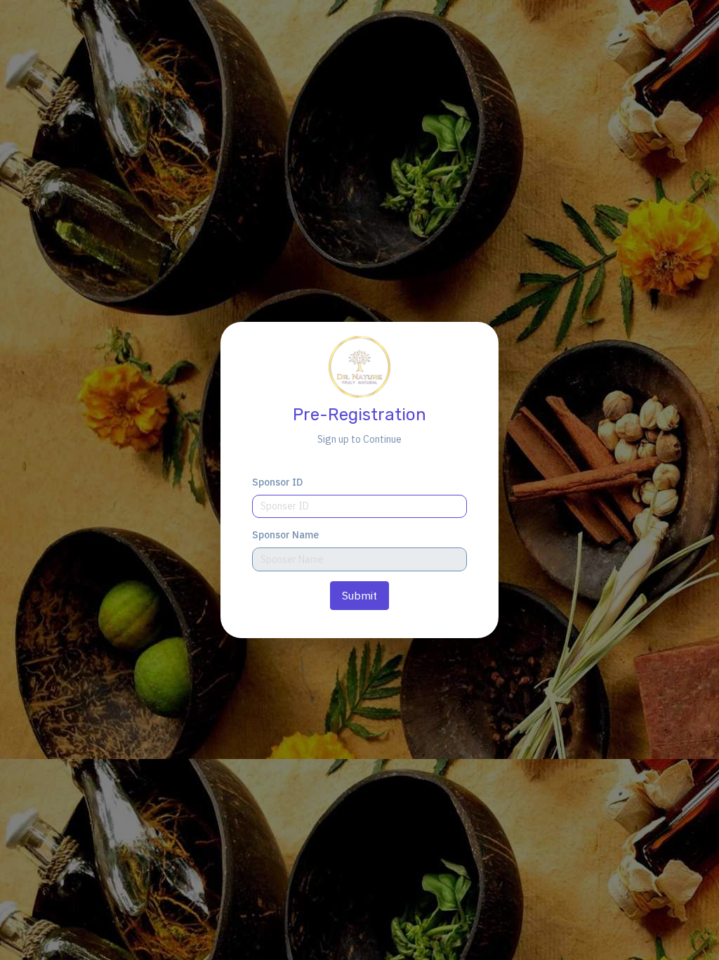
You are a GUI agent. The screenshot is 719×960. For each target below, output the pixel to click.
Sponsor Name (285, 534)
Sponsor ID (277, 482)
